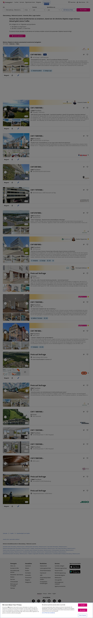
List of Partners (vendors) (48, 612)
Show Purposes (82, 615)
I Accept (82, 605)
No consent (82, 610)
